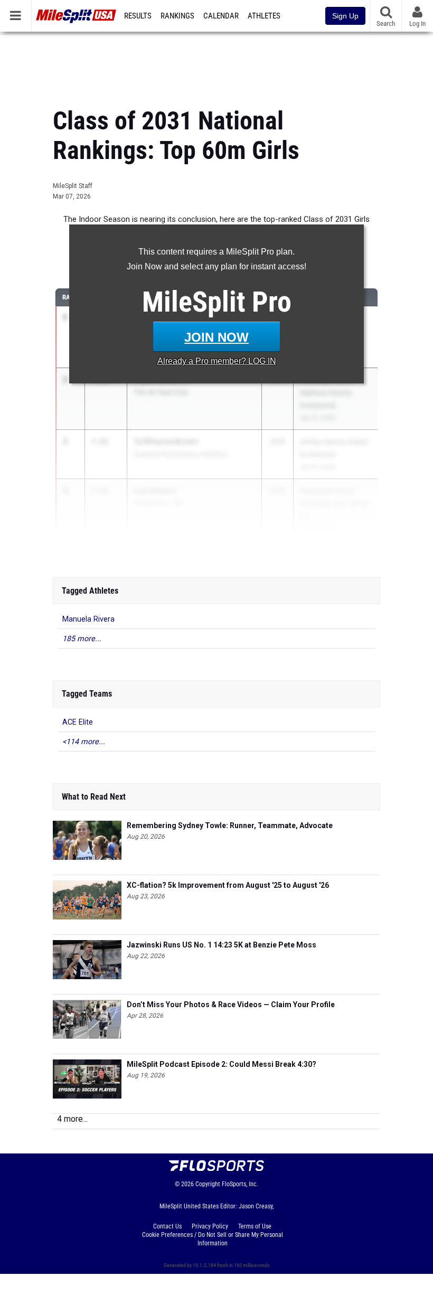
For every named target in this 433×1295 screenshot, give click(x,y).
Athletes (264, 16)
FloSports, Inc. (240, 1184)
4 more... (72, 1119)
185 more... (81, 638)
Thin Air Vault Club (161, 392)
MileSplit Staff (72, 186)
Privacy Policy (210, 1226)
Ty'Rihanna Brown (166, 441)
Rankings (177, 16)
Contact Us (167, 1226)
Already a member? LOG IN (216, 360)
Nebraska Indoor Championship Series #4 (334, 503)
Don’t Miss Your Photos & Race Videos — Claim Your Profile (231, 1004)
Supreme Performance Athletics (180, 454)
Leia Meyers (155, 490)
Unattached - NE (158, 503)
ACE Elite (77, 722)
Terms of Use (254, 1226)
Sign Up (345, 16)
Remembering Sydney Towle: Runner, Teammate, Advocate (230, 825)
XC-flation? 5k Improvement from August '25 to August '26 (228, 885)
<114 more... (83, 741)
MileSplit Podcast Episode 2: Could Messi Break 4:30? (221, 1064)
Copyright (207, 1184)
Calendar (221, 16)
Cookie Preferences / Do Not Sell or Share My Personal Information (212, 1239)
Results (138, 16)
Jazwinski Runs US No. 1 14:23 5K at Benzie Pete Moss (221, 945)
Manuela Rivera (88, 619)
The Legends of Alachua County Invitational (326, 392)
